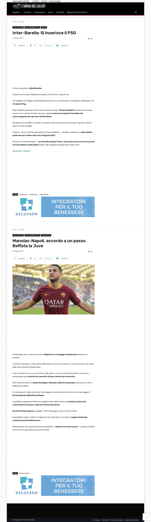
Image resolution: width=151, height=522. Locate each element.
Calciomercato (32, 27)
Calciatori (21, 22)
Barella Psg (33, 194)
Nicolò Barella (44, 194)
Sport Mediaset (24, 151)
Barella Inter (23, 194)
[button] (135, 12)
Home (15, 22)
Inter (43, 27)
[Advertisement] (54, 67)
